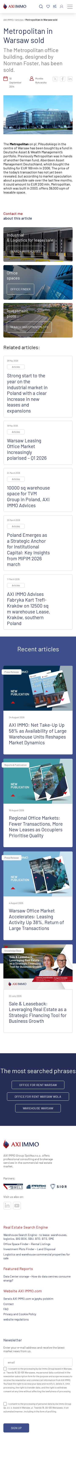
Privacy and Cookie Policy (19, 1314)
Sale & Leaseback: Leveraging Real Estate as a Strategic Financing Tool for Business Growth (37, 1012)
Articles (19, 19)
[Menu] (70, 6)
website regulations (16, 1319)
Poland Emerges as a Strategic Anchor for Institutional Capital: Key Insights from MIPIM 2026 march (28, 549)
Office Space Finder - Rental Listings (26, 1244)
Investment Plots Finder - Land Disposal (29, 1249)
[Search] (41, 7)
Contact (8, 1303)
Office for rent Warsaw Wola (38, 1096)
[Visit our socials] (7, 1206)
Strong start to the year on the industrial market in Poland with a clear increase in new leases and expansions (27, 393)
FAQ (5, 1309)
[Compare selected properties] (54, 6)
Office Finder (20, 289)
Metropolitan (19, 144)
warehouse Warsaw (38, 1108)
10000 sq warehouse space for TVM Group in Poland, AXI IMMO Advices (28, 496)
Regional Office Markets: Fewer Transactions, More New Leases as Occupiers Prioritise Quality (36, 826)
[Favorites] (48, 6)
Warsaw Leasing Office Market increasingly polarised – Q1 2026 (27, 449)
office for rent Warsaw (38, 1085)
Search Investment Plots (29, 327)
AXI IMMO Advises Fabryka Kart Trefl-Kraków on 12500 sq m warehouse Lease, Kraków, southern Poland (28, 608)
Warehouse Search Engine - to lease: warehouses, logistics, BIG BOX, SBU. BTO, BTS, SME (35, 1236)
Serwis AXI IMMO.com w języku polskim (28, 1298)
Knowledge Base (12, 950)
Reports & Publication (15, 765)
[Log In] (61, 6)
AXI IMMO (8, 19)
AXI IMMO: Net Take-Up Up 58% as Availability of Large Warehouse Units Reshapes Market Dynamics (37, 733)
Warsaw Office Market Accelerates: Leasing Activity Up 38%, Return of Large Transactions (36, 919)
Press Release (11, 672)
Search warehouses (25, 251)
